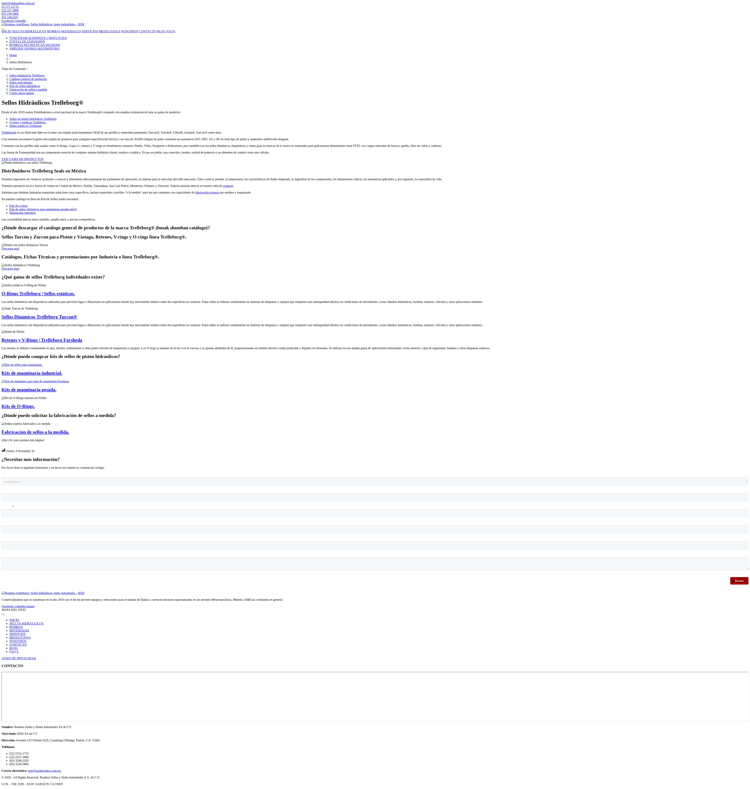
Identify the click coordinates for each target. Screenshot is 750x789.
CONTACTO (147, 31)
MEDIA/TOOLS (109, 31)
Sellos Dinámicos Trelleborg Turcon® (39, 316)
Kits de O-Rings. (18, 406)
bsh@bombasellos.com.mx (18, 3)
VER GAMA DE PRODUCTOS (22, 159)
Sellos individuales (20, 82)
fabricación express (207, 192)
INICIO (6, 31)
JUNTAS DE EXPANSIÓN (27, 41)
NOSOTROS (129, 31)
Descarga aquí (10, 248)
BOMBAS (54, 31)
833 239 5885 (10, 13)
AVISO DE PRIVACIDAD (19, 658)
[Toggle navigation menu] (3, 28)
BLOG (161, 31)
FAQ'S (171, 31)
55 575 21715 (10, 6)
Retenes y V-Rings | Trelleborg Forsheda (42, 340)
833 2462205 (10, 17)
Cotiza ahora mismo (21, 93)
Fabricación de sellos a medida (28, 89)
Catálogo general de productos (28, 79)
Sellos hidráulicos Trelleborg (27, 75)
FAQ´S (13, 651)
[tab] (375, 69)
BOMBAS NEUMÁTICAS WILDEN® (34, 45)
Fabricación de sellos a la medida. (35, 432)
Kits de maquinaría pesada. (29, 389)
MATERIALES (71, 31)
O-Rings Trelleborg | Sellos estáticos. (38, 293)
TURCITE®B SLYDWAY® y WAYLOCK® (38, 38)
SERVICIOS (90, 31)
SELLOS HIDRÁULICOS (29, 31)
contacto (228, 185)
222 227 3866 (10, 10)
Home (13, 55)
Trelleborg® (9, 132)
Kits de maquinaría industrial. (32, 373)
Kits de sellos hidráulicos (24, 86)
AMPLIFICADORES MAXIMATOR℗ (34, 48)
